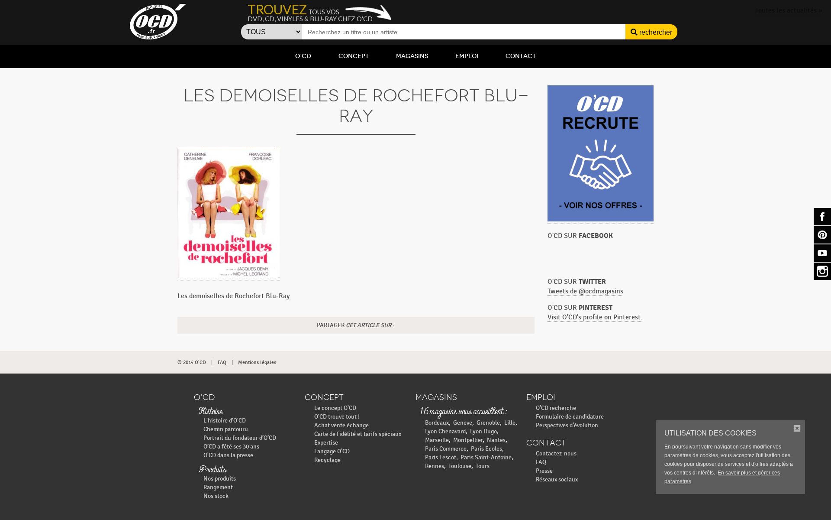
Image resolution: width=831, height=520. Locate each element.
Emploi (466, 56)
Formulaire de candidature (570, 416)
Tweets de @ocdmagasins (585, 291)
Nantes (496, 440)
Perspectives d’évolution (567, 425)
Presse (544, 470)
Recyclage (327, 460)
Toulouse (459, 466)
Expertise (326, 442)
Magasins (412, 56)
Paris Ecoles (486, 448)
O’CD (303, 56)
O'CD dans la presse (228, 455)
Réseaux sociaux (557, 479)
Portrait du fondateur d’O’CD (239, 438)
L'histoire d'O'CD (224, 420)
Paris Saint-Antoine (486, 457)
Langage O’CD (332, 451)
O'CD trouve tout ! (337, 416)
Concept (353, 56)
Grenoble (488, 422)
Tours (483, 466)
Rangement (218, 487)
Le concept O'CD (335, 408)
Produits (212, 470)
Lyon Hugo (483, 431)
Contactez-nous (556, 453)
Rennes (434, 466)
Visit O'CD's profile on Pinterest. (595, 317)
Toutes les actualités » (788, 10)
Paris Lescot (440, 457)
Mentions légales (257, 362)
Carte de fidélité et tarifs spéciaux (357, 434)
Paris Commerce (446, 448)
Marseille (437, 440)
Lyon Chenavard (445, 431)
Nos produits (219, 478)
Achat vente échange (341, 425)
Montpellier (468, 440)
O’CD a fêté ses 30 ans (231, 446)
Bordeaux (437, 422)
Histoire (210, 412)
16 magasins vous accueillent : (463, 412)
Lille (509, 422)
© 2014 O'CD (191, 362)
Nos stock (216, 496)
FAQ (222, 362)
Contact (521, 56)
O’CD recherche (556, 408)
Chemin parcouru (225, 429)
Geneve (462, 422)
